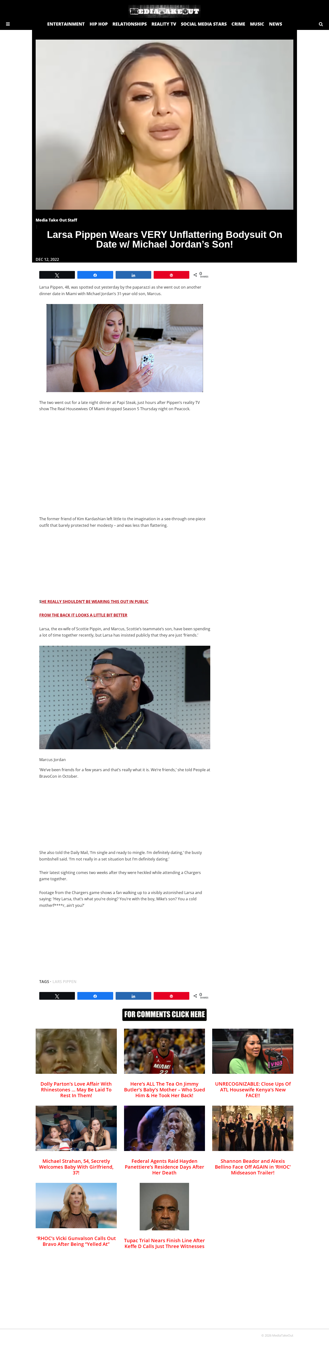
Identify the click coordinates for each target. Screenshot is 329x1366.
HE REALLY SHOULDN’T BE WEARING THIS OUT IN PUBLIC (94, 601)
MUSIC (257, 24)
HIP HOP (99, 24)
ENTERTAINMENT (66, 24)
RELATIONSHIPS (129, 24)
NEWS (275, 24)
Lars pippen (65, 981)
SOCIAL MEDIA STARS (204, 24)
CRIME (238, 24)
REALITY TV (163, 24)
